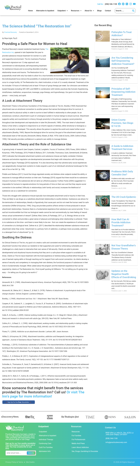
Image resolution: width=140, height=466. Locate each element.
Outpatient (61, 11)
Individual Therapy (46, 439)
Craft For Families (46, 447)
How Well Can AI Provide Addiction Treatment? (120, 222)
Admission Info (45, 451)
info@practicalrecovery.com (116, 442)
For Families (76, 436)
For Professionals (78, 439)
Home (30, 11)
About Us (88, 11)
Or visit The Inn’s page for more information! (43, 394)
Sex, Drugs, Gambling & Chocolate (85, 451)
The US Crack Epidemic (123, 197)
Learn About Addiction (80, 447)
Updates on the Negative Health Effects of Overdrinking (123, 274)
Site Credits (30, 462)
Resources (75, 11)
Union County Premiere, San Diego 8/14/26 (122, 122)
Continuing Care (45, 443)
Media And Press (78, 443)
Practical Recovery (10, 32)
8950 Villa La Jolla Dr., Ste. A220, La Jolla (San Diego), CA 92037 (119, 434)
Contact (108, 11)
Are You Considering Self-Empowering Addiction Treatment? (122, 60)
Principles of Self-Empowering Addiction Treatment (123, 91)
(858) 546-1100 (111, 4)
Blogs (99, 11)
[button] (62, 10)
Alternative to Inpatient (45, 11)
